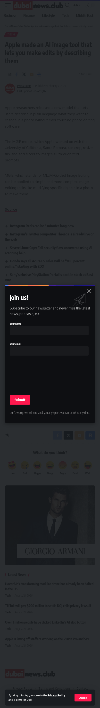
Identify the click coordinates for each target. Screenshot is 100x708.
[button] (83, 697)
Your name (15, 323)
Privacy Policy (57, 695)
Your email (15, 343)
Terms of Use (23, 699)
